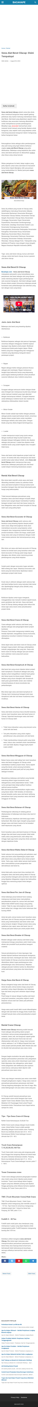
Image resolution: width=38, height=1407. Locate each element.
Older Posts (31, 1273)
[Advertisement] (19, 26)
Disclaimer (24, 1397)
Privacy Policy (15, 1397)
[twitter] (11, 1261)
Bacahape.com (6, 272)
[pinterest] (19, 1261)
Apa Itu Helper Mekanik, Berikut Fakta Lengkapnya (17, 1354)
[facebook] (4, 1261)
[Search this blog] (35, 2)
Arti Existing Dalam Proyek (9, 1366)
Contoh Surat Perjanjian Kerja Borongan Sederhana (17, 1372)
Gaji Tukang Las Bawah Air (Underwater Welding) (16, 1360)
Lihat (12, 106)
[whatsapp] (26, 1261)
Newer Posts (6, 1273)
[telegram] (33, 1261)
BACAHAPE (19, 2)
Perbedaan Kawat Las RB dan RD (11, 1324)
